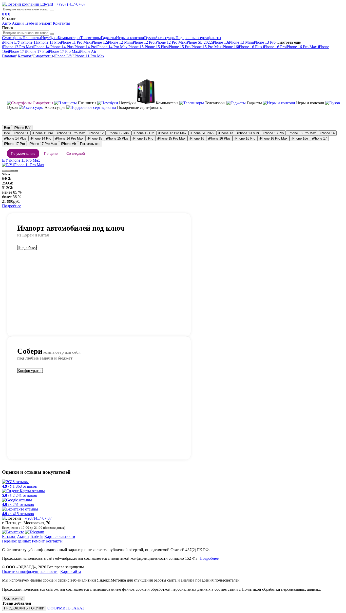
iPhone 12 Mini (119, 42)
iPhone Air (87, 51)
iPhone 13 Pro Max (17, 47)
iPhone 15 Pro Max (206, 47)
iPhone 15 (135, 47)
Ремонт (45, 23)
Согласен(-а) (13, 598)
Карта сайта (70, 571)
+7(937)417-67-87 (37, 518)
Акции (18, 23)
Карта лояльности (59, 536)
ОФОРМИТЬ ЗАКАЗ (65, 608)
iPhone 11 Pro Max (75, 42)
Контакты (61, 23)
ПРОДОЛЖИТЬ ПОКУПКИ (24, 608)
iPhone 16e (300, 138)
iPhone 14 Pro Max (111, 47)
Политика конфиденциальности (29, 571)
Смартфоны (12, 38)
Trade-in (31, 23)
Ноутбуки (49, 38)
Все (7, 128)
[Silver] (4, 171)
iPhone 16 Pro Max (302, 47)
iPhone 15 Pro (179, 47)
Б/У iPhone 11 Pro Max (21, 160)
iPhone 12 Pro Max (170, 42)
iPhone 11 (29, 42)
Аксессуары (165, 38)
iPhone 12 (99, 42)
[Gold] (8, 171)
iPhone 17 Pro (36, 51)
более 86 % (11, 197)
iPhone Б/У (11, 42)
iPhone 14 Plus (61, 47)
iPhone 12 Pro (143, 42)
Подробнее (11, 206)
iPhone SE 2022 (199, 42)
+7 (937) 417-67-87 (70, 4)
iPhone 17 (16, 51)
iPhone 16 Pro (274, 47)
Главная (9, 56)
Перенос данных (16, 541)
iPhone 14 (41, 47)
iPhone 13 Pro (264, 42)
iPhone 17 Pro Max (63, 51)
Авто (6, 23)
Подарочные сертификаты (198, 38)
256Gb (7, 183)
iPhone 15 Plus (156, 47)
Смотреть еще (289, 42)
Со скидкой (75, 153)
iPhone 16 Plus (250, 47)
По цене (51, 153)
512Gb (7, 187)
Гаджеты (108, 38)
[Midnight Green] (12, 171)
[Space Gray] (16, 171)
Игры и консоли (130, 38)
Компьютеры (69, 38)
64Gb (6, 178)
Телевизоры (90, 38)
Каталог (25, 56)
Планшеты (32, 38)
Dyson (149, 38)
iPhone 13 (220, 42)
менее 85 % (12, 192)
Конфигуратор (30, 370)
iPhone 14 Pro (84, 47)
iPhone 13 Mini (240, 42)
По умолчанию (23, 153)
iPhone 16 (230, 47)
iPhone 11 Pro (48, 42)
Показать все (90, 144)
